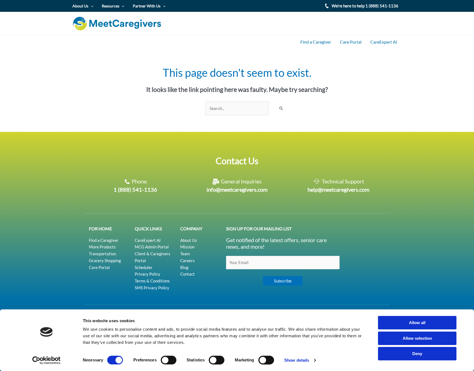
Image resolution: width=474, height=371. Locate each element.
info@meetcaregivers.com (237, 189)
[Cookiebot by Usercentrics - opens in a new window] (46, 360)
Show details (296, 360)
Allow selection (417, 338)
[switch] (168, 360)
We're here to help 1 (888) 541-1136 (365, 5)
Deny (417, 353)
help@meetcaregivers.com (338, 189)
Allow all (417, 322)
